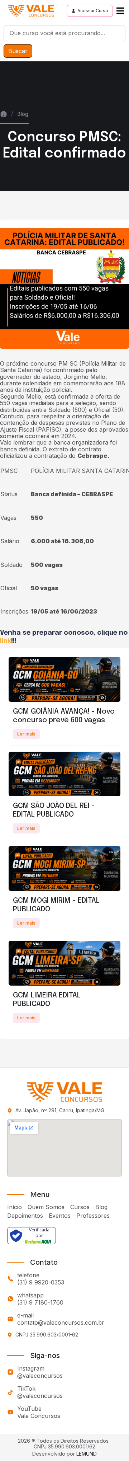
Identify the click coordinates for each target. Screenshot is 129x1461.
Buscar (18, 51)
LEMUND (86, 1454)
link (5, 640)
